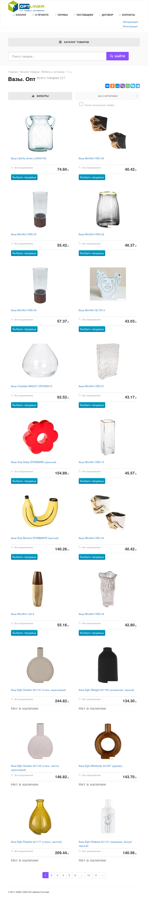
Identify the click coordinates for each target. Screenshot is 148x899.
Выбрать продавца (24, 177)
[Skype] (132, 86)
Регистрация (130, 26)
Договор (107, 14)
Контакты (128, 14)
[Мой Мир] (117, 86)
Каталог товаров (29, 71)
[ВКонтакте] (107, 86)
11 (96, 875)
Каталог (21, 14)
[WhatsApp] (127, 86)
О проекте (42, 14)
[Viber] (122, 86)
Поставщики (85, 14)
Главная (13, 71)
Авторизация (130, 22)
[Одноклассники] (112, 86)
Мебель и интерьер (53, 71)
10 (88, 875)
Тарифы (62, 14)
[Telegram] (138, 86)
